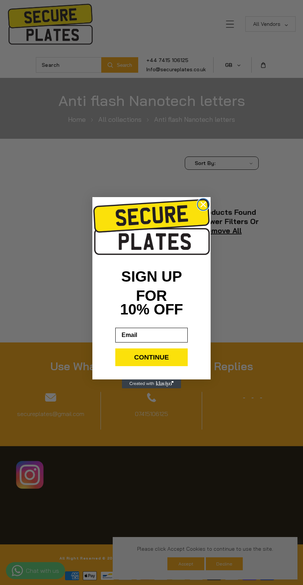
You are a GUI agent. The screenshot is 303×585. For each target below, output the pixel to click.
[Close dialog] (203, 204)
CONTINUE (151, 357)
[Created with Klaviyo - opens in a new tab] (151, 383)
